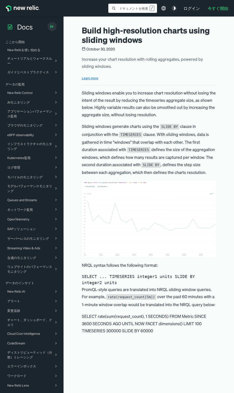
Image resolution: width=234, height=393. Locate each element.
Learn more (90, 78)
